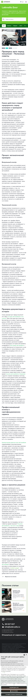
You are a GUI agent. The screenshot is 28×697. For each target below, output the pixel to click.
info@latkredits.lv (12, 627)
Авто (21, 25)
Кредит (15, 25)
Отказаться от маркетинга (14, 635)
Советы (9, 25)
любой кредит (15, 568)
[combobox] (24, 655)
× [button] (26, 654)
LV (22, 2)
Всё (4, 25)
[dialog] (14, 675)
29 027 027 (10, 624)
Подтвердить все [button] (14, 687)
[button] (14, 691)
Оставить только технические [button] (14, 694)
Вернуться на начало (10, 576)
